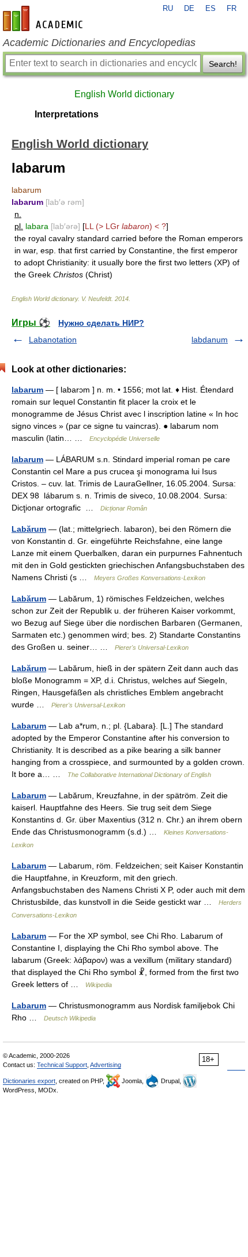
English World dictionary (124, 94)
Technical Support (62, 1064)
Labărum (29, 529)
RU (168, 9)
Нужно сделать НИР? (101, 322)
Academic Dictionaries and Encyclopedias (99, 42)
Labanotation (53, 339)
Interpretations (67, 114)
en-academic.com (44, 18)
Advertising (105, 1064)
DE (189, 9)
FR (231, 9)
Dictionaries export (29, 1080)
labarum (27, 389)
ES (210, 9)
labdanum (209, 339)
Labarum (29, 725)
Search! (223, 63)
